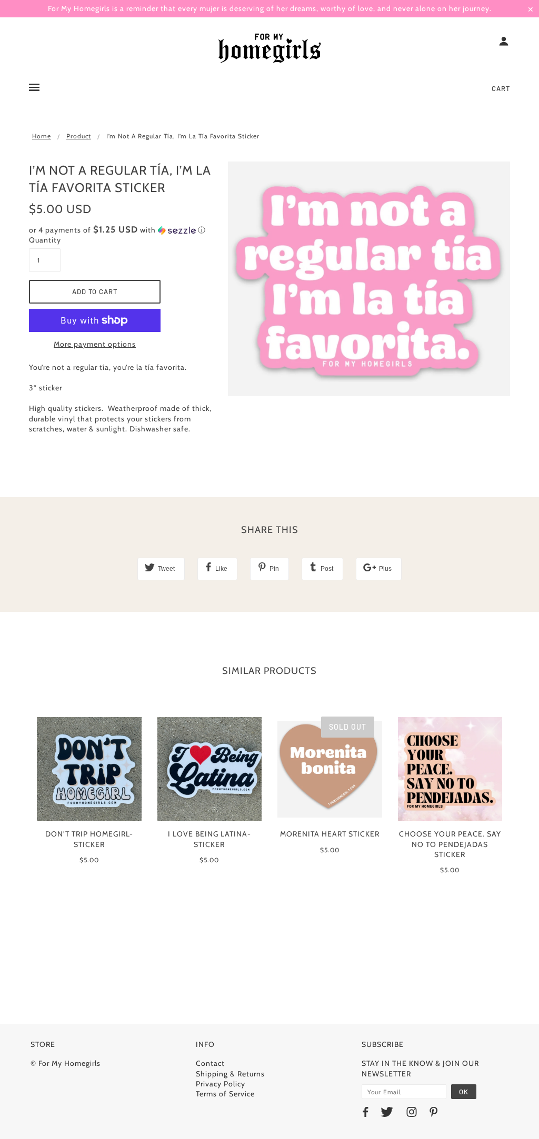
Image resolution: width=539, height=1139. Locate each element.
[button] (120, 230)
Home (41, 136)
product (78, 136)
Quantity (45, 240)
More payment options (95, 344)
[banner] (269, 49)
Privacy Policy (220, 1083)
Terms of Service (225, 1093)
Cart (501, 88)
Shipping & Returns (230, 1073)
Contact (210, 1063)
